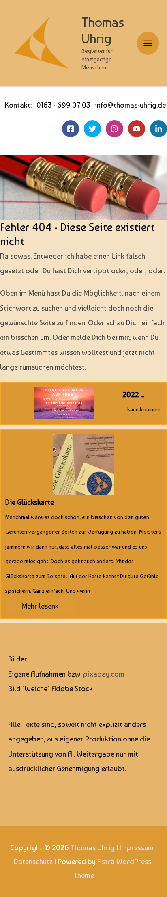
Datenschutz (33, 861)
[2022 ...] (83, 403)
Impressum (137, 847)
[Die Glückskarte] (83, 524)
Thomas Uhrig (102, 30)
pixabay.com (103, 674)
